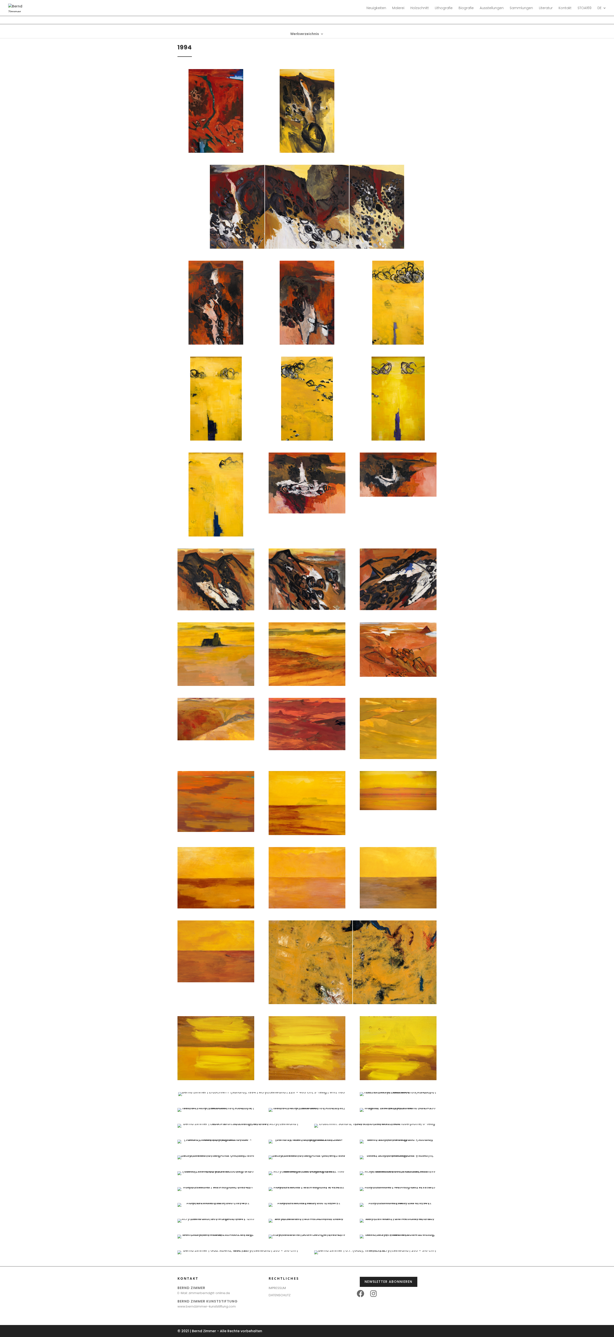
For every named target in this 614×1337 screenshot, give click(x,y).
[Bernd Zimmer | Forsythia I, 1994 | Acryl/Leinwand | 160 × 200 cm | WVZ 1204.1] (215, 1203)
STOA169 (584, 8)
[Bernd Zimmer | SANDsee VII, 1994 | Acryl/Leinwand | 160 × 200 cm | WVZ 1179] (398, 907)
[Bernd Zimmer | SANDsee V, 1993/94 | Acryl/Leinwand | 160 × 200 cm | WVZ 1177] (215, 907)
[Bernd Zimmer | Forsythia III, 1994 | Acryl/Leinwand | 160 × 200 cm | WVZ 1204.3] (398, 1203)
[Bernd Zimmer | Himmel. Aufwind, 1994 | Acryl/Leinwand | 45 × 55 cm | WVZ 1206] (307, 1218)
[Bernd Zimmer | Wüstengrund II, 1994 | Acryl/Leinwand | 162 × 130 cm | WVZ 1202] (307, 1187)
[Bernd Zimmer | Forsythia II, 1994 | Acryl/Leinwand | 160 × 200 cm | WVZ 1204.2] (307, 1203)
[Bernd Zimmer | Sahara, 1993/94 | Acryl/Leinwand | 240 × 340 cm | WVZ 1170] (398, 675)
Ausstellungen (492, 8)
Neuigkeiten (376, 8)
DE (599, 8)
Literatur (546, 8)
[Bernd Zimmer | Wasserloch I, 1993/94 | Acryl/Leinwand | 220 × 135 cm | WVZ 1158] (398, 343)
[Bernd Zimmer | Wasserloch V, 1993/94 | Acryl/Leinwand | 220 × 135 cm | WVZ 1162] (216, 535)
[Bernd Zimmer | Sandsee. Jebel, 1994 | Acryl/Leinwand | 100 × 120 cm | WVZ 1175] (307, 833)
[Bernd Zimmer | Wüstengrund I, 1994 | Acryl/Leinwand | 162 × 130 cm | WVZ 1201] (215, 1187)
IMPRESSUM (277, 1288)
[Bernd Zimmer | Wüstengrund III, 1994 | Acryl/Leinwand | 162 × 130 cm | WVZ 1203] (398, 1187)
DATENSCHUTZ (279, 1295)
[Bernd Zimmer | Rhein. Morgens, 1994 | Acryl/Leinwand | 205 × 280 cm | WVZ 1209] (307, 1234)
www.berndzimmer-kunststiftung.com (206, 1306)
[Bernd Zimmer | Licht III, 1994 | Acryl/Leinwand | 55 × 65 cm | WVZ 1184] (398, 1079)
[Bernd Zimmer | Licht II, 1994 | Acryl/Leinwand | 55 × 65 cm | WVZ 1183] (307, 1079)
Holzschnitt (419, 8)
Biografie (466, 8)
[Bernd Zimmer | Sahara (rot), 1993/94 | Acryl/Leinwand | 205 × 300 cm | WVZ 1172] (307, 749)
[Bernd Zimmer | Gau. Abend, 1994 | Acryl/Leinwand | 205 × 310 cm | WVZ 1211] (238, 1250)
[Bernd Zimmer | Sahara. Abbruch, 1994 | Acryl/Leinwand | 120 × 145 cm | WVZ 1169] (307, 684)
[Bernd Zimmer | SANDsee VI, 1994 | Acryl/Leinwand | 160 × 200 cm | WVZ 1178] (307, 907)
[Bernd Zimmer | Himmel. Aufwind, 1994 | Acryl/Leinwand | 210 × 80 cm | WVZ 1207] (398, 1218)
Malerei (398, 8)
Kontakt (565, 8)
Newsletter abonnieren (388, 1281)
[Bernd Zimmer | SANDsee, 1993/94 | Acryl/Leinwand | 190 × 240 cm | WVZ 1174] (215, 830)
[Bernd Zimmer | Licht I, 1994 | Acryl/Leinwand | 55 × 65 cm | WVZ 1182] (215, 1079)
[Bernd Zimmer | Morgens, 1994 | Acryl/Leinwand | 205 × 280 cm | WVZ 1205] (215, 1218)
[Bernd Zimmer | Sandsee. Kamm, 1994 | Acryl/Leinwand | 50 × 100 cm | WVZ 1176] (398, 809)
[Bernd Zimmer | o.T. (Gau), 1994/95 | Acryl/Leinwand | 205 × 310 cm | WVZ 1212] (375, 1250)
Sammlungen (521, 8)
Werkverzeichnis (304, 34)
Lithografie (444, 8)
